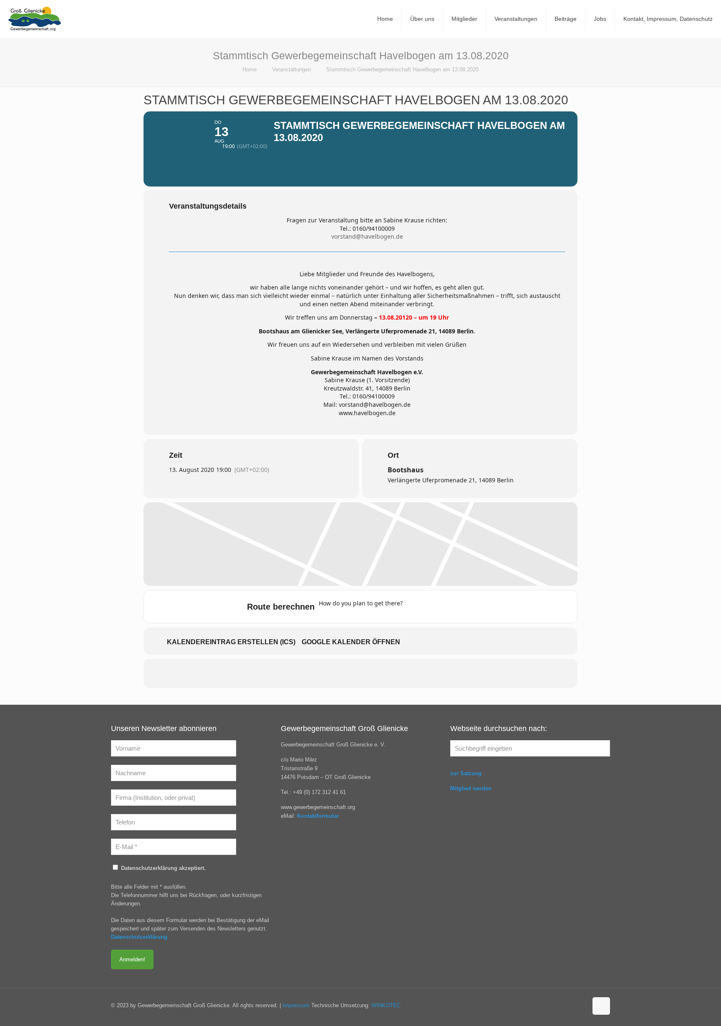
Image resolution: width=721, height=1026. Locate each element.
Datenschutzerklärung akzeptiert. (162, 868)
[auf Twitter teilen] (339, 673)
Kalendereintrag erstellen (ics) (231, 641)
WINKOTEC (386, 1005)
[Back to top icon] (601, 1006)
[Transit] (446, 607)
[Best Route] (414, 607)
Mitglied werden (471, 788)
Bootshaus (406, 469)
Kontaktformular (318, 816)
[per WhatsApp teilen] (381, 673)
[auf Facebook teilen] (318, 673)
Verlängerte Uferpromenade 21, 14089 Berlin (451, 480)
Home (249, 69)
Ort (393, 455)
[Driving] (430, 607)
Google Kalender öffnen (351, 641)
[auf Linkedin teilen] (360, 673)
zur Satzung (466, 773)
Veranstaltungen (291, 69)
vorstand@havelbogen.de (367, 236)
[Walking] (463, 607)
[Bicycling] (479, 607)
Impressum (296, 1005)
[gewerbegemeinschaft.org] (34, 19)
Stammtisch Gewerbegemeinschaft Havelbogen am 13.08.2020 (402, 69)
